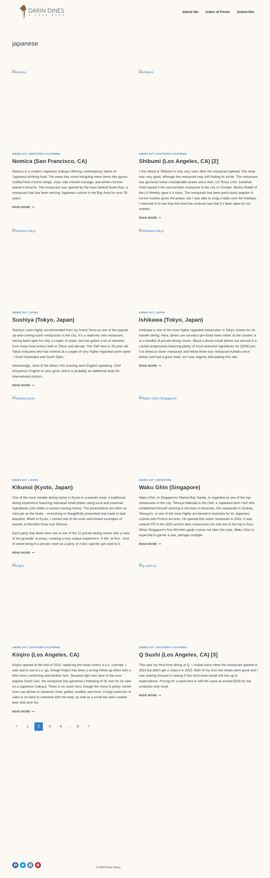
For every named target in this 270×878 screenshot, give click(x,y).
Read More (23, 207)
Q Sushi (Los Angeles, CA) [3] (178, 655)
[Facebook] (15, 865)
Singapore (163, 480)
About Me (190, 12)
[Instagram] (30, 865)
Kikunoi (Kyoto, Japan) (42, 487)
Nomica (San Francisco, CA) (49, 161)
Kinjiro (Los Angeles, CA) (45, 655)
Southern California (171, 154)
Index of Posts (218, 12)
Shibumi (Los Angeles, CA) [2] (178, 161)
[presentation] (71, 109)
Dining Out (19, 154)
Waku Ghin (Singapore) (169, 487)
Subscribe (245, 12)
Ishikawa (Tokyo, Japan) (171, 320)
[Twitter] (23, 865)
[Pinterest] (38, 865)
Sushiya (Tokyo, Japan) (43, 320)
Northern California (44, 154)
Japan (33, 312)
